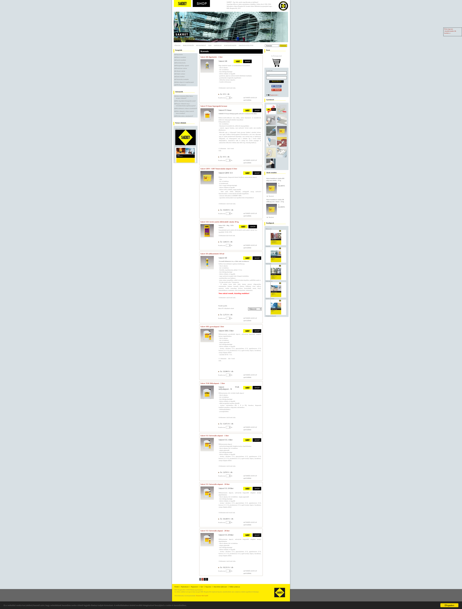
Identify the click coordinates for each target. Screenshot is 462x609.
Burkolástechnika (181, 62)
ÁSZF (210, 45)
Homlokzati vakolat (181, 68)
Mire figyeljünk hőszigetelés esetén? (186, 101)
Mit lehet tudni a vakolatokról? (184, 116)
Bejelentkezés (188, 45)
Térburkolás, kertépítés (182, 79)
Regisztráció (201, 45)
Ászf (201, 586)
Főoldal (177, 45)
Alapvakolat (179, 54)
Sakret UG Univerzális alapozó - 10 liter (215, 484)
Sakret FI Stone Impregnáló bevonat (213, 106)
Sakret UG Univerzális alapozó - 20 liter (215, 531)
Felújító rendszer (180, 74)
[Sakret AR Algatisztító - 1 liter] (207, 72)
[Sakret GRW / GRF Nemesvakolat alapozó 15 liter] (207, 184)
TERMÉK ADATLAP (251, 97)
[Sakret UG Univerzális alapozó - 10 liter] (207, 499)
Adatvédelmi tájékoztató (220, 586)
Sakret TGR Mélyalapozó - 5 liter (212, 383)
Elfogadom (449, 605)
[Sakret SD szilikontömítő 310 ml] (207, 269)
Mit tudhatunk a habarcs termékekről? (186, 108)
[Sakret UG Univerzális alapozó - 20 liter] (207, 546)
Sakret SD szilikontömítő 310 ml (212, 254)
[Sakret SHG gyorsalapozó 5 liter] (207, 341)
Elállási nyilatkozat (234, 586)
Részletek (271, 196)
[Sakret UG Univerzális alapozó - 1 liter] (207, 450)
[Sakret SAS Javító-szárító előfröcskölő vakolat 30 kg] (207, 237)
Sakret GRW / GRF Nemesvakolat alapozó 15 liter (218, 169)
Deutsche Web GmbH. (202, 595)
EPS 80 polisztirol (181, 85)
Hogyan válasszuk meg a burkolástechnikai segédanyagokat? (186, 104)
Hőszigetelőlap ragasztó (182, 65)
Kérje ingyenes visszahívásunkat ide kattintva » (450, 31)
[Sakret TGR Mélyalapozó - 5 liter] (207, 398)
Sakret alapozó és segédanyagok (185, 82)
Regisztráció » (274, 95)
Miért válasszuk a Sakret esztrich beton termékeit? (185, 112)
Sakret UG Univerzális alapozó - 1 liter (214, 436)
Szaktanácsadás (230, 45)
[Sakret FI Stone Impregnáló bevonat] (207, 121)
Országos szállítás (246, 45)
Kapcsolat (218, 45)
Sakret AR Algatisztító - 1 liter (211, 57)
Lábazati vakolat (180, 71)
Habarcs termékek (181, 57)
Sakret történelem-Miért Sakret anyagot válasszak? (184, 97)
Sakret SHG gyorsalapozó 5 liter (212, 327)
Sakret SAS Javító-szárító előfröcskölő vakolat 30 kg (219, 222)
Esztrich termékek (181, 60)
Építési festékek (180, 76)
